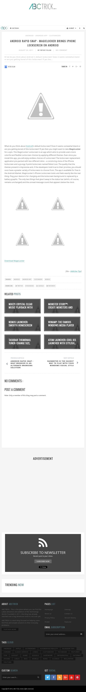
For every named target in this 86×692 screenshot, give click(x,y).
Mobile (47, 279)
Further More (10, 629)
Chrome (7, 652)
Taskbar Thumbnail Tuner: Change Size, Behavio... (20, 343)
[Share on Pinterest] (80, 66)
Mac (26, 659)
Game (25, 655)
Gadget (15, 655)
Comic (35, 652)
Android (30, 36)
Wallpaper (68, 659)
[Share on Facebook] (70, 66)
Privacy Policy (50, 618)
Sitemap (67, 609)
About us (48, 614)
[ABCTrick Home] (4, 28)
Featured (67, 622)
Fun (5, 655)
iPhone (7, 659)
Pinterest (51, 286)
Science (55, 659)
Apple (18, 649)
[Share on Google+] (76, 66)
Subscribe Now (43, 561)
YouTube (8, 662)
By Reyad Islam (45, 50)
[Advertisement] (43, 18)
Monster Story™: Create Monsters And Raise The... (60, 307)
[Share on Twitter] (73, 66)
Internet (77, 655)
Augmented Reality (49, 649)
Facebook (30, 286)
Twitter (20, 286)
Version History (70, 618)
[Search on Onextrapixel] (84, 28)
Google (41, 286)
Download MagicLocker (14, 261)
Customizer (55, 36)
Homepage (49, 609)
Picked (47, 622)
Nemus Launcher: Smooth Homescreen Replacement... (20, 325)
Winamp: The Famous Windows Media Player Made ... (61, 325)
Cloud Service (21, 652)
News (45, 659)
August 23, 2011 (26, 50)
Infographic (63, 655)
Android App (41, 36)
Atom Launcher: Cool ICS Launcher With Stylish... (62, 341)
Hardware (48, 655)
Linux (17, 659)
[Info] (80, 28)
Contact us (68, 614)
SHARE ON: (9, 286)
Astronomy (30, 649)
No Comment (61, 50)
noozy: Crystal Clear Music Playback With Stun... (21, 307)
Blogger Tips (68, 649)
